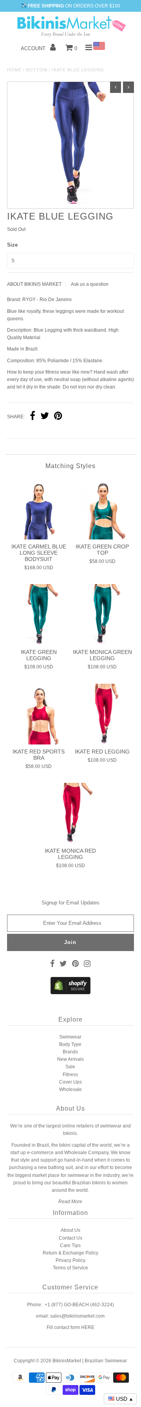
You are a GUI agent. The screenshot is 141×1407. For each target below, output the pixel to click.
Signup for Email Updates (70, 903)
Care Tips (70, 1245)
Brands (70, 1052)
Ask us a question (89, 284)
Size (12, 245)
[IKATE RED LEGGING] (102, 714)
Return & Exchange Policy (70, 1253)
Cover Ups (70, 1082)
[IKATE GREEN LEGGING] (38, 614)
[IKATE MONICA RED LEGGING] (70, 813)
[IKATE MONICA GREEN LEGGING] (102, 614)
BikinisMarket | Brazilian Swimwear (89, 1360)
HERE (87, 1327)
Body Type (70, 1044)
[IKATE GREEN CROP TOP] (102, 508)
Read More (70, 1201)
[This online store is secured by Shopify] (70, 992)
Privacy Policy (70, 1260)
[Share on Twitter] (44, 417)
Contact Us (70, 1238)
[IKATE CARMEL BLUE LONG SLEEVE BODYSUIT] (38, 508)
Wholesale (70, 1089)
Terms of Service (70, 1268)
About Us (70, 1230)
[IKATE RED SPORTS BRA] (38, 714)
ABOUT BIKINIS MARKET (34, 284)
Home (14, 69)
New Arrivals (70, 1059)
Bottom (36, 69)
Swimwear (70, 1037)
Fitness (70, 1074)
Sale (70, 1066)
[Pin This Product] (58, 417)
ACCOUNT (34, 48)
